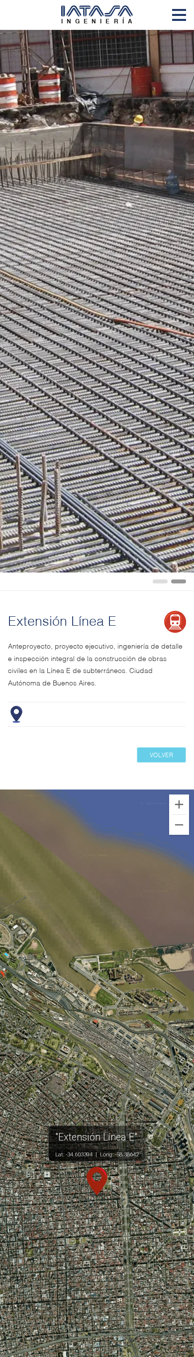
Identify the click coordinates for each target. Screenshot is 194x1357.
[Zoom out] (179, 825)
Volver (162, 754)
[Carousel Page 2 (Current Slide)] (178, 581)
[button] (97, 1182)
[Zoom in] (179, 804)
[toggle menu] (179, 15)
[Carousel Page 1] (160, 581)
